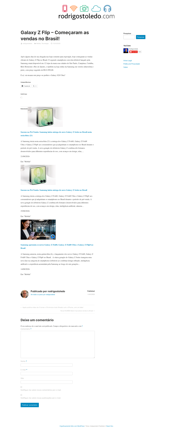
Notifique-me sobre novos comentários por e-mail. (41, 390)
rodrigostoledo (27, 43)
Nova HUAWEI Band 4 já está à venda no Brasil (76, 311)
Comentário (26, 329)
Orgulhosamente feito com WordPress (72, 426)
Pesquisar (127, 33)
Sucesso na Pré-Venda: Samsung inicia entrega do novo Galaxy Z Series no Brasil (54, 190)
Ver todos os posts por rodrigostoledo (43, 294)
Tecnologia (45, 43)
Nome (24, 361)
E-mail (24, 370)
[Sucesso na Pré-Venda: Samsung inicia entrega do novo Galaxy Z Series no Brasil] (38, 184)
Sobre (125, 67)
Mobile (38, 43)
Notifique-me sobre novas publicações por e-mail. (41, 398)
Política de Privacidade (131, 64)
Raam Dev (109, 426)
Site (22, 378)
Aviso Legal (127, 60)
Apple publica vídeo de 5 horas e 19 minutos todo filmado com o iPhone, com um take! (52, 307)
